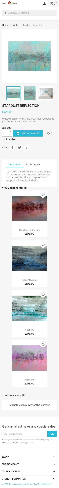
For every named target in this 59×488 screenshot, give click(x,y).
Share (12, 147)
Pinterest (27, 147)
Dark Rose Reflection (29, 230)
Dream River (29, 379)
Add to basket (28, 133)
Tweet (19, 147)
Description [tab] (15, 164)
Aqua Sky (29, 329)
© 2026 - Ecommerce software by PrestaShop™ (27, 484)
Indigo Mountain (29, 280)
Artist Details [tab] (33, 164)
